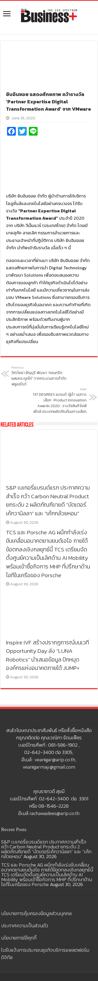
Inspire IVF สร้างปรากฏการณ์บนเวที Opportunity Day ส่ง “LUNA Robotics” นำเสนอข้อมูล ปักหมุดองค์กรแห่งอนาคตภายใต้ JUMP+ (47, 655)
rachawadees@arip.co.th (54, 813)
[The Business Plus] (49, 15)
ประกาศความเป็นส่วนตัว (24, 925)
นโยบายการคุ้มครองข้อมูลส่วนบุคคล (36, 913)
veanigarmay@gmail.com (49, 767)
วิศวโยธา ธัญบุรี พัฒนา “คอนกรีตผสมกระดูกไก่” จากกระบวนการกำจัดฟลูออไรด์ (38, 376)
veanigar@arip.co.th (55, 759)
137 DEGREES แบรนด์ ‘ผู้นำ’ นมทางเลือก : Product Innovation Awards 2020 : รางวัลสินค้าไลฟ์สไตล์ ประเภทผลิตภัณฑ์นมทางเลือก (60, 400)
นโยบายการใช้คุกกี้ (18, 937)
